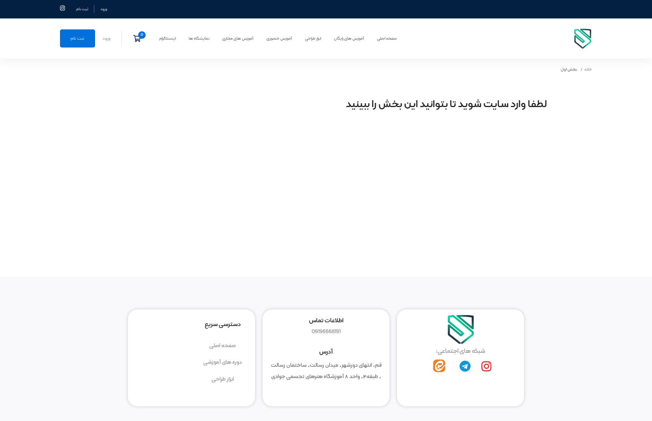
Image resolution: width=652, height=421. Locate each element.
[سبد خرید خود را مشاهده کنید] (139, 38)
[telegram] (465, 366)
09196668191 (326, 331)
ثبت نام (82, 9)
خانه (588, 69)
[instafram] (486, 366)
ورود (103, 9)
